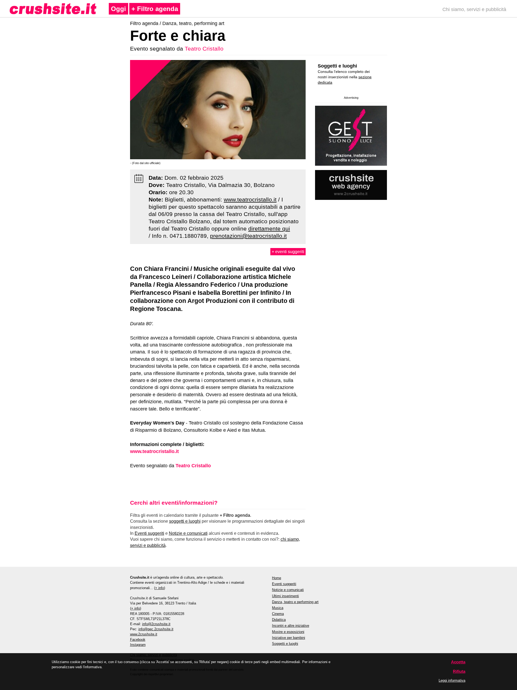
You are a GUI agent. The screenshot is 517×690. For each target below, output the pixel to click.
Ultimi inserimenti (285, 596)
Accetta (458, 662)
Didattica (279, 620)
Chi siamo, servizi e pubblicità (474, 9)
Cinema (278, 614)
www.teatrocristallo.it (250, 199)
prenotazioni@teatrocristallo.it (248, 236)
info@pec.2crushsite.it (155, 629)
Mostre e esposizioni (288, 632)
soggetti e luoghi (185, 521)
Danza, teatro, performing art (193, 23)
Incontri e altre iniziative (290, 626)
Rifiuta (459, 671)
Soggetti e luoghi (337, 66)
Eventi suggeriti (149, 533)
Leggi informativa (452, 680)
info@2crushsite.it (156, 624)
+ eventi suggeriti (288, 251)
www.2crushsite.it (143, 634)
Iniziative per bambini (288, 638)
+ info (159, 588)
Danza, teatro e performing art (295, 602)
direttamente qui (269, 228)
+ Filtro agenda (154, 8)
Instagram (138, 645)
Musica (277, 608)
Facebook (137, 640)
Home (276, 578)
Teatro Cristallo (204, 48)
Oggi (118, 8)
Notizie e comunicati (188, 533)
